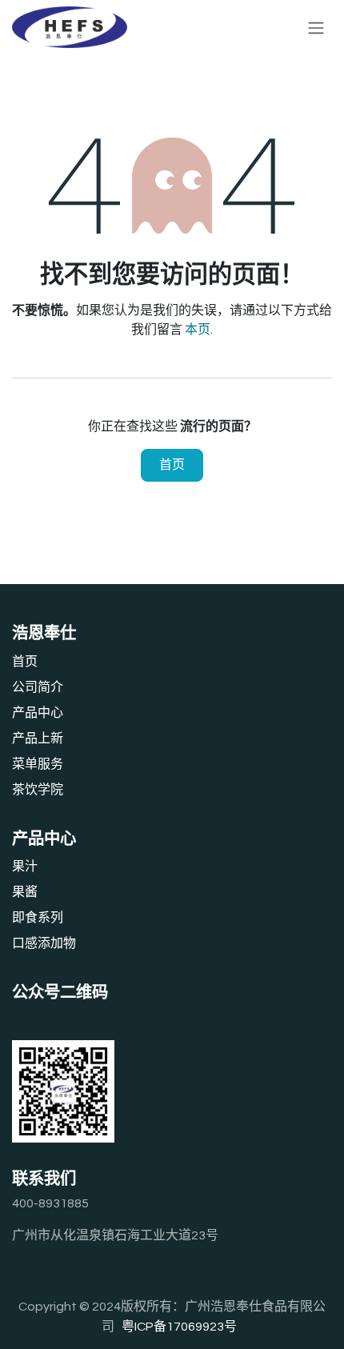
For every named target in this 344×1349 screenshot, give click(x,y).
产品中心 (37, 713)
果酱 (25, 892)
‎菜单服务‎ (37, 764)
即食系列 (37, 917)
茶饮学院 (37, 789)
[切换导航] (316, 27)
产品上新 (37, 738)
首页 (172, 464)
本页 (197, 329)
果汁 (25, 866)
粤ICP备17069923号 (179, 1326)
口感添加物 (44, 943)
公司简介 (37, 687)
